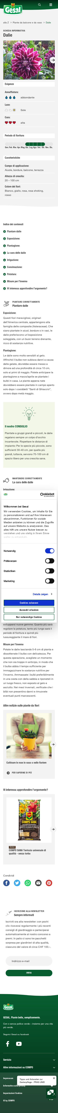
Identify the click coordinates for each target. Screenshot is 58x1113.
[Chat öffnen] (51, 1094)
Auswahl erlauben (29, 610)
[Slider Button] (53, 60)
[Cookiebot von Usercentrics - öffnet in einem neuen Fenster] (41, 495)
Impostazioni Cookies (12, 1093)
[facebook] (6, 883)
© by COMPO (9, 1101)
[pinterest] (49, 883)
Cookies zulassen (29, 603)
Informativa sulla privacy (14, 1086)
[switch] (49, 560)
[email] (38, 883)
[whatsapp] (27, 883)
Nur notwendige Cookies (29, 617)
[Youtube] (19, 1043)
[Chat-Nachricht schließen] (54, 1078)
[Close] (39, 5)
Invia (29, 973)
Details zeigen (40, 594)
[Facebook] (7, 1043)
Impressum (8, 1079)
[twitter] (17, 883)
